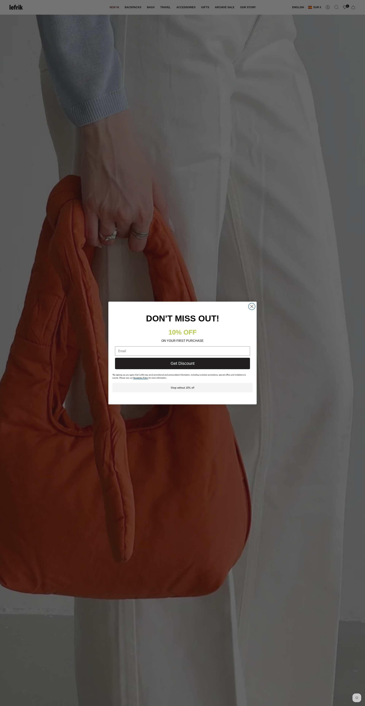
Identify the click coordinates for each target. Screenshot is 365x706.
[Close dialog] (251, 306)
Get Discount (182, 363)
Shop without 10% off (182, 387)
